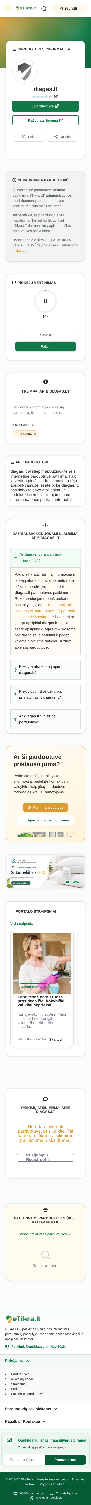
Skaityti (45, 335)
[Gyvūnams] (17, 434)
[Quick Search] (44, 8)
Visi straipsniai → (24, 924)
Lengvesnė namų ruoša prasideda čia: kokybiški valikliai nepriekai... (41, 1001)
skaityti (20, 250)
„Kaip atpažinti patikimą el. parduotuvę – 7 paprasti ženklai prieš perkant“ (45, 611)
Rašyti (45, 346)
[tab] (45, 1360)
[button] (8, 8)
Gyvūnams (28, 433)
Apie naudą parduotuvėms (48, 820)
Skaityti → (57, 1039)
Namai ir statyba (33, 987)
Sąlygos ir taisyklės (51, 1484)
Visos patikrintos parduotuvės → (45, 1234)
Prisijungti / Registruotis (38, 1158)
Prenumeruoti (65, 1460)
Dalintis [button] (65, 137)
